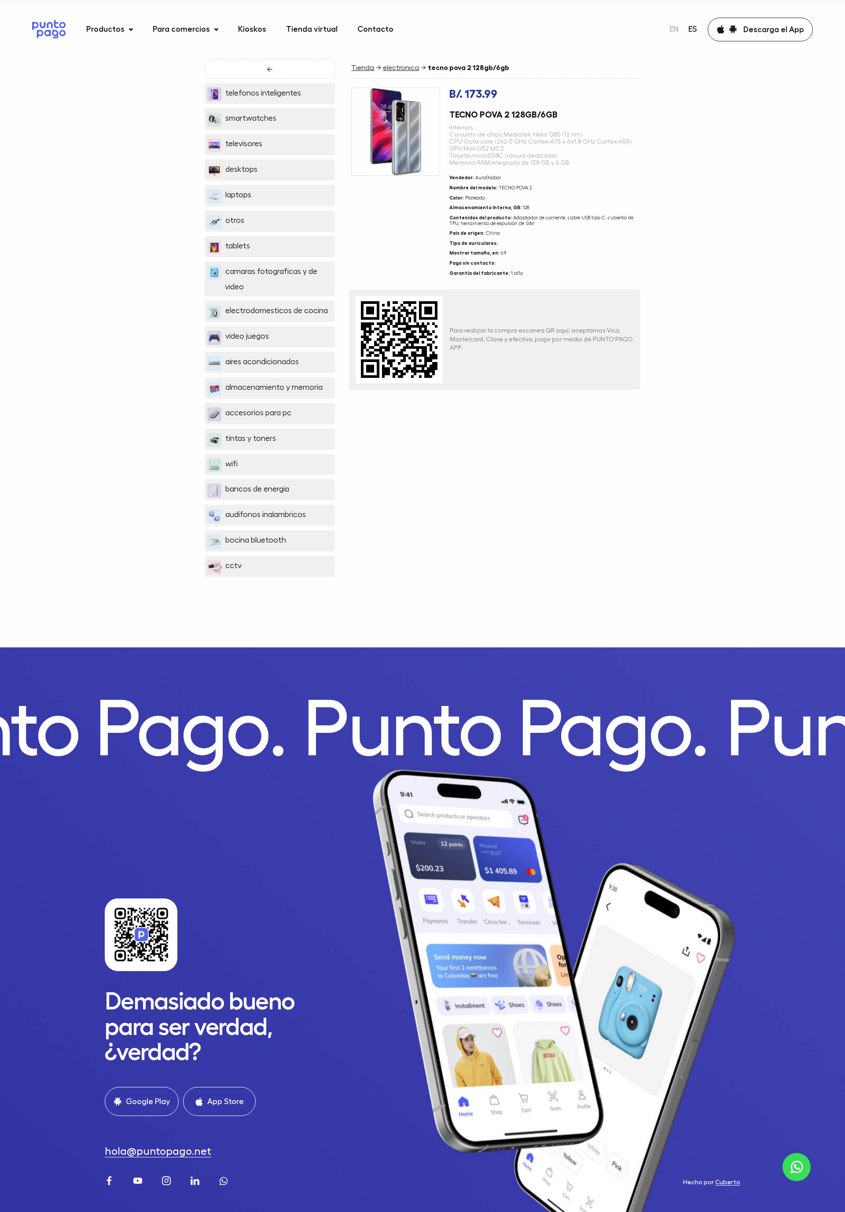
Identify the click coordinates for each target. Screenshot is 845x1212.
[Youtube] (138, 1180)
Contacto (375, 29)
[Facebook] (110, 1180)
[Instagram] (167, 1180)
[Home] (49, 29)
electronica (401, 67)
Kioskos (252, 29)
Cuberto (727, 1182)
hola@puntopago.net (158, 1151)
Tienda (362, 67)
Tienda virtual (312, 29)
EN (674, 29)
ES (692, 29)
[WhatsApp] (224, 1180)
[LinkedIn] (196, 1180)
